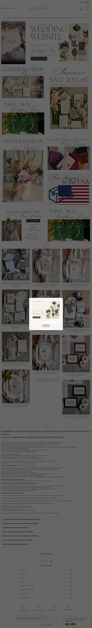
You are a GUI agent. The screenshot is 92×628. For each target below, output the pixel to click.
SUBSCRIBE (46, 325)
